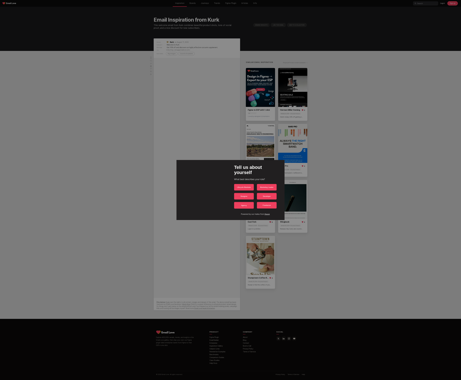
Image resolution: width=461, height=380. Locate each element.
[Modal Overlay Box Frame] (230, 190)
